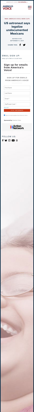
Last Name (8, 92)
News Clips (25, 19)
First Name (8, 86)
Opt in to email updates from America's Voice (16, 115)
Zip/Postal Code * (10, 103)
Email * (7, 97)
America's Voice (17, 2)
